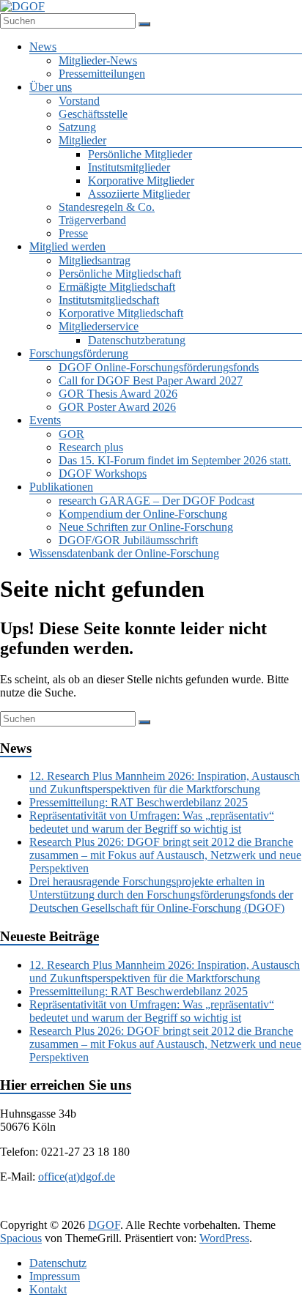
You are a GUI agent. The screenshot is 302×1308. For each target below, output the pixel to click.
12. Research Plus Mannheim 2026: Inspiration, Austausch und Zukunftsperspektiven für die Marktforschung (164, 782)
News (42, 46)
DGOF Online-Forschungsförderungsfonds (159, 367)
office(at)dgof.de (76, 1176)
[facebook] (60, 1211)
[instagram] (201, 1211)
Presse (73, 233)
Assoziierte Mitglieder (139, 193)
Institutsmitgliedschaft (109, 300)
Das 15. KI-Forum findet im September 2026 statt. (175, 460)
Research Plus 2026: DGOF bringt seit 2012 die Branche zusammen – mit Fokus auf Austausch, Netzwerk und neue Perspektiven (165, 855)
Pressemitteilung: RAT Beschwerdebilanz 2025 (138, 802)
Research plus (91, 447)
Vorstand (79, 100)
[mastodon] (271, 1211)
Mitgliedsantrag (94, 260)
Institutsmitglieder (129, 167)
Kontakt (48, 1289)
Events (45, 420)
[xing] (165, 1211)
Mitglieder (82, 140)
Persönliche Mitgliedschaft (120, 273)
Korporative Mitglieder (141, 180)
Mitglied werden (67, 246)
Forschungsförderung (78, 353)
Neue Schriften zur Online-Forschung (146, 527)
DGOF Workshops (103, 473)
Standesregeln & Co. (107, 207)
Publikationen (61, 486)
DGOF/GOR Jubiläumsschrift (128, 540)
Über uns (50, 87)
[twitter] (95, 1211)
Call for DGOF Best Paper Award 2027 (151, 380)
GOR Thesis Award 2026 (118, 393)
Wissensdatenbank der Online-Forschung (124, 553)
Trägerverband (92, 220)
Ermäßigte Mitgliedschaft (117, 286)
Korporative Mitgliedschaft (121, 313)
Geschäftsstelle (93, 114)
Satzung (77, 127)
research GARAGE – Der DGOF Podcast (156, 500)
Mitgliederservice (99, 326)
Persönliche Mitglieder (140, 154)
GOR (71, 434)
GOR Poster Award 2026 (117, 407)
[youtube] (236, 1211)
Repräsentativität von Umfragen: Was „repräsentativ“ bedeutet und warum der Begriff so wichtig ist (151, 822)
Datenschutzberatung (136, 340)
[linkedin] (130, 1211)
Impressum (54, 1276)
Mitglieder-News (98, 60)
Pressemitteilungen (102, 73)
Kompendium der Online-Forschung (143, 514)
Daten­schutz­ (57, 1263)
